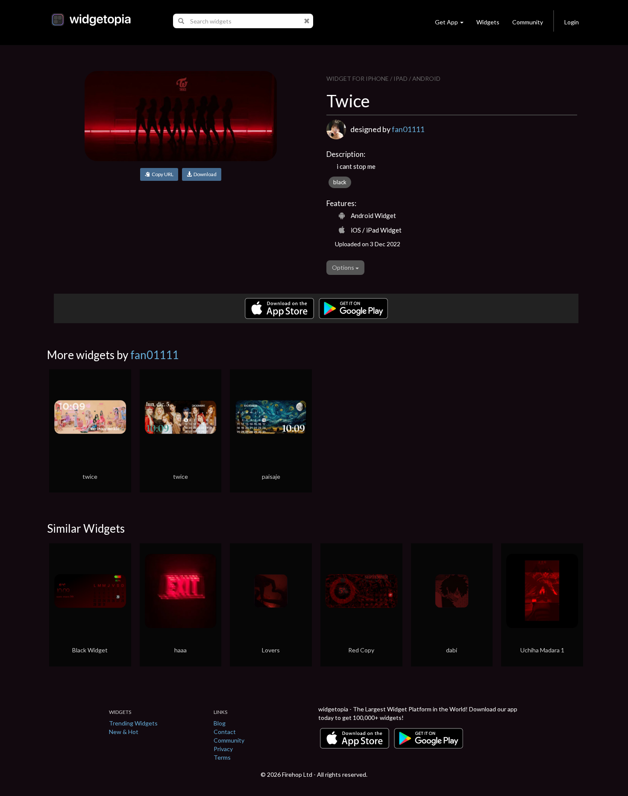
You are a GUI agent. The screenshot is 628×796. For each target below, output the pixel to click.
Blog (220, 723)
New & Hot (123, 731)
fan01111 (408, 129)
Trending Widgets (133, 723)
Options (343, 267)
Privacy (223, 748)
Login (571, 22)
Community (527, 22)
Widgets (487, 22)
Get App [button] (446, 22)
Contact (225, 731)
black (339, 182)
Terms (222, 757)
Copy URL (161, 174)
